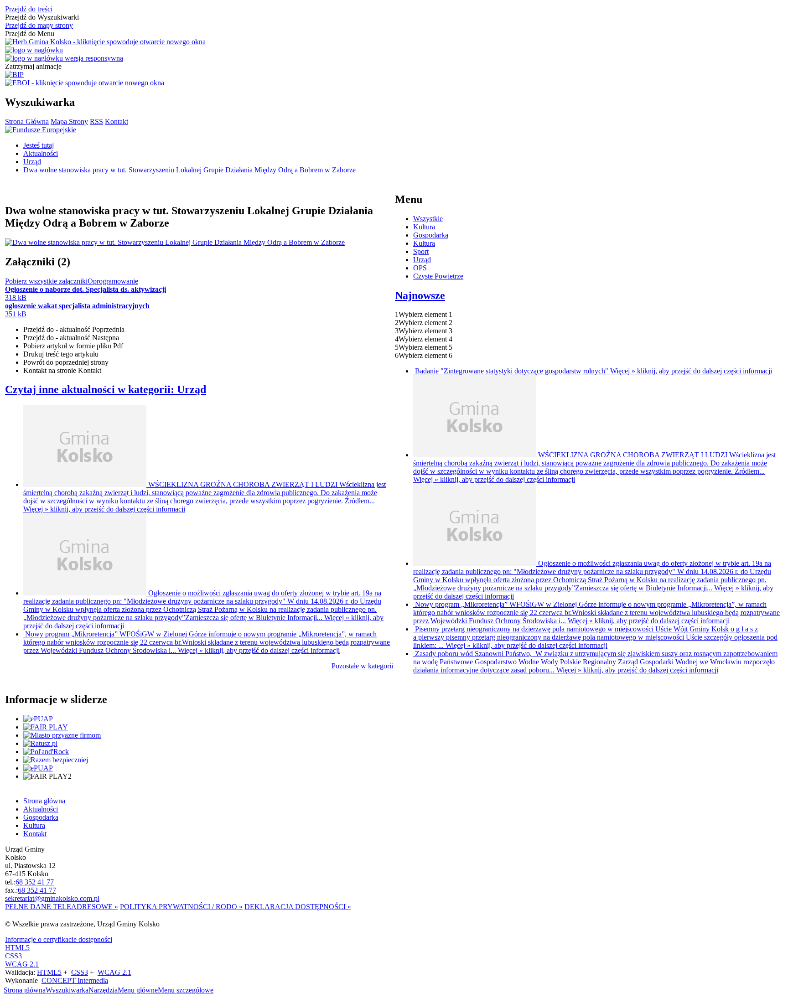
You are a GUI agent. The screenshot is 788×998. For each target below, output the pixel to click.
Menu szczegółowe (185, 990)
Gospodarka (430, 235)
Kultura (424, 227)
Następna (71, 337)
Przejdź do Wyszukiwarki (42, 17)
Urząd (422, 260)
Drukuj (60, 354)
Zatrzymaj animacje (33, 66)
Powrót (66, 362)
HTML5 (17, 947)
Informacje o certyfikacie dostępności (58, 939)
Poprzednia (73, 329)
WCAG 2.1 (22, 964)
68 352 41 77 (35, 882)
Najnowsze (420, 295)
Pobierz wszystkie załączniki (46, 281)
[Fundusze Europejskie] (40, 130)
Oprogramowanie (113, 281)
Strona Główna (27, 121)
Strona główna (25, 990)
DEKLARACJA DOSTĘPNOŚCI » (297, 906)
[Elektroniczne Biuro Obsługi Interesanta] (84, 83)
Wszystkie (428, 218)
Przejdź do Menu (29, 33)
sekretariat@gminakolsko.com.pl (52, 898)
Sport (421, 251)
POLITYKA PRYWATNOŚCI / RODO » (181, 906)
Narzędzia (103, 990)
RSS (96, 121)
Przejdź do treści (28, 9)
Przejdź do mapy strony (39, 25)
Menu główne (138, 990)
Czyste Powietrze (438, 276)
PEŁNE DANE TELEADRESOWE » (61, 906)
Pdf (73, 346)
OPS (420, 268)
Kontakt (116, 121)
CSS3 (13, 956)
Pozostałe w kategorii (362, 666)
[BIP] (14, 75)
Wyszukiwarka (67, 990)
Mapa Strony (69, 121)
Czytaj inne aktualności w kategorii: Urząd (105, 389)
